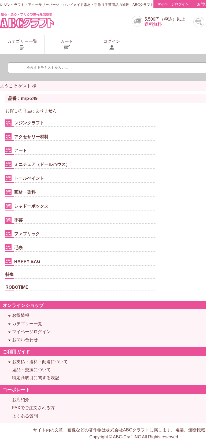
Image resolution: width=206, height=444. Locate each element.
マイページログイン (173, 4)
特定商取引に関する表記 (35, 377)
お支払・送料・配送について (40, 361)
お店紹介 (20, 399)
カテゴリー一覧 (27, 323)
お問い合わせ (25, 339)
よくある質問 (25, 416)
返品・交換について (31, 369)
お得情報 (20, 315)
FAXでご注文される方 (33, 407)
